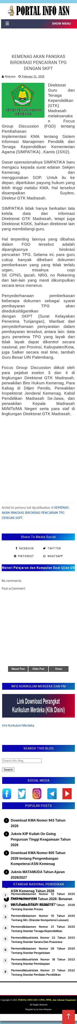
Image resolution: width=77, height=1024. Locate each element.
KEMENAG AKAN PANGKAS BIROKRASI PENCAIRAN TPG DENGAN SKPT (35, 513)
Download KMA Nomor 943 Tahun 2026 (38, 823)
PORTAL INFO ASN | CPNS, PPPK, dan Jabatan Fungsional (47, 1000)
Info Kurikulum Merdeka (18, 725)
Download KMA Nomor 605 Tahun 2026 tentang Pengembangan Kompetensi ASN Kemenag (38, 858)
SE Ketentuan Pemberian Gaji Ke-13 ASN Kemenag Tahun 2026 (40, 888)
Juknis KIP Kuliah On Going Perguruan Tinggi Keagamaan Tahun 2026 (41, 839)
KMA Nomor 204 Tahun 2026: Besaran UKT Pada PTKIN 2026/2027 (41, 901)
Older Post (38, 669)
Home (58, 669)
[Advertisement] (38, 462)
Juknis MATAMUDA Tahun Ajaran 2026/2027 (38, 874)
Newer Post (18, 669)
